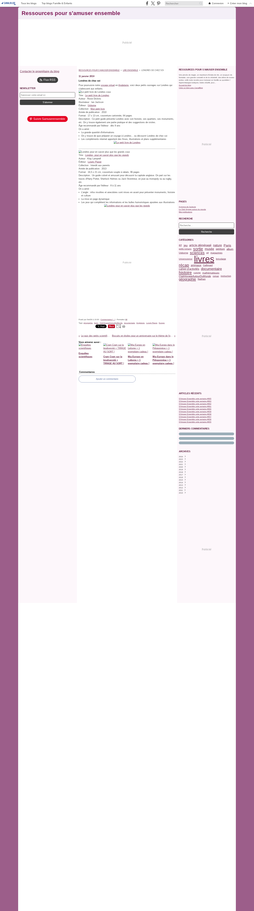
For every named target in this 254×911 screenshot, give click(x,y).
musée (209, 249)
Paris (227, 245)
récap (184, 265)
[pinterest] (158, 3)
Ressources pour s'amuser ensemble (99, 70)
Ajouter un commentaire (107, 379)
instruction (226, 276)
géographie (187, 279)
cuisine (197, 273)
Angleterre (123, 85)
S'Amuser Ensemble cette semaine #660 (195, 409)
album (230, 249)
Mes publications (185, 212)
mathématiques (210, 273)
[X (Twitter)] (153, 3)
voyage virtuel (108, 85)
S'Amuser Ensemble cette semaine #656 (195, 419)
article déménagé (200, 245)
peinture (220, 249)
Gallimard (208, 265)
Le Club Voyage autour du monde (192, 209)
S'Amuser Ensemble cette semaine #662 (195, 404)
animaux (196, 265)
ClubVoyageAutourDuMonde (195, 276)
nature (217, 245)
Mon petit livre (98, 109)
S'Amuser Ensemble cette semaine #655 (195, 422)
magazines (216, 253)
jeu (185, 245)
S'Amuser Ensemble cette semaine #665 (195, 399)
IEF (180, 245)
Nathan (202, 279)
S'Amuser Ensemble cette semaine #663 (195, 401)
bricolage (221, 259)
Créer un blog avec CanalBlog (191, 88)
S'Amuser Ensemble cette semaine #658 (195, 414)
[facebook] (147, 3)
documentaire (211, 269)
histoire (185, 273)
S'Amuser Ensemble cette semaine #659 (195, 412)
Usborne (92, 105)
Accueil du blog (185, 85)
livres (204, 259)
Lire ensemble (130, 70)
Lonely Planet (94, 162)
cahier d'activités (189, 269)
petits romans (185, 249)
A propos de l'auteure (187, 207)
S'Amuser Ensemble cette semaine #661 (195, 406)
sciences (197, 253)
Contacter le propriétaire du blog (39, 71)
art (207, 253)
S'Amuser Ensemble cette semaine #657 (195, 417)
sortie (198, 249)
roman (216, 276)
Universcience (185, 259)
